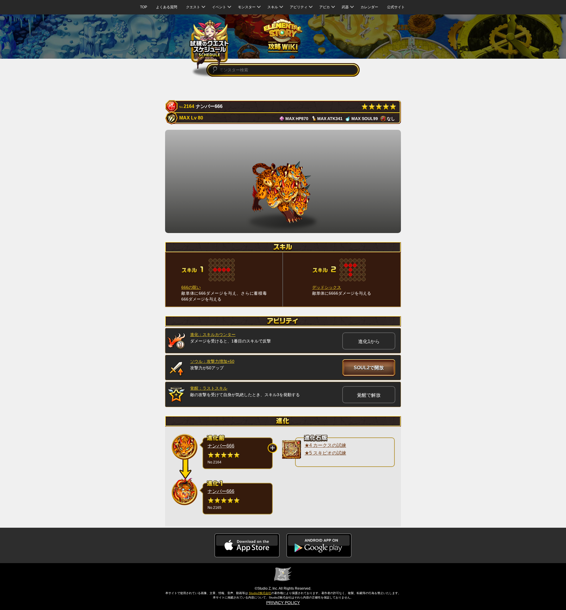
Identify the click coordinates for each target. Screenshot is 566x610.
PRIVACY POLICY (283, 602)
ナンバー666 (221, 445)
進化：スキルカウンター (213, 334)
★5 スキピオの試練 (325, 452)
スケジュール (209, 44)
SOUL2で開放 (369, 367)
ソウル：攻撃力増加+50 (212, 361)
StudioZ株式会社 (260, 593)
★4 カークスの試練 (325, 445)
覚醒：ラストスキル (208, 388)
